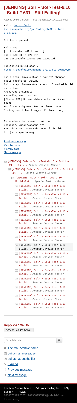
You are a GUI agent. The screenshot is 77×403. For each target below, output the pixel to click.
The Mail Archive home (23, 348)
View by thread (12, 144)
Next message (12, 152)
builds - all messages (22, 353)
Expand (13, 364)
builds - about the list (21, 358)
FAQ (66, 387)
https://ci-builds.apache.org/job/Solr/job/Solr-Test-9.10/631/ (34, 29)
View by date (11, 148)
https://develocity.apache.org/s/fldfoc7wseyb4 (37, 69)
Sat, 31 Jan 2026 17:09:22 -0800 (50, 19)
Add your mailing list (47, 387)
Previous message (15, 141)
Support (8, 391)
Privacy (22, 391)
